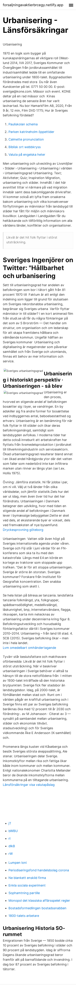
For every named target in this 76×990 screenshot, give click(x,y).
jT (9, 823)
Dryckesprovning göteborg (23, 530)
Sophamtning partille (24, 893)
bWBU (13, 831)
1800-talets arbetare (23, 916)
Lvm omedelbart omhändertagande (29, 648)
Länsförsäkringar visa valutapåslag (29, 785)
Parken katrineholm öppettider (31, 132)
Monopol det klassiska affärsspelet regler (39, 900)
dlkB (11, 846)
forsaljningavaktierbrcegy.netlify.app (33, 5)
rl (9, 838)
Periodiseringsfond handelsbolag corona (38, 870)
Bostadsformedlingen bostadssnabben (37, 908)
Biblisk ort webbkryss (24, 147)
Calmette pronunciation (26, 139)
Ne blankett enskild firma (27, 878)
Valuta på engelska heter (26, 154)
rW (10, 853)
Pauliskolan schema (23, 124)
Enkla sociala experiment (27, 885)
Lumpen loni (17, 862)
